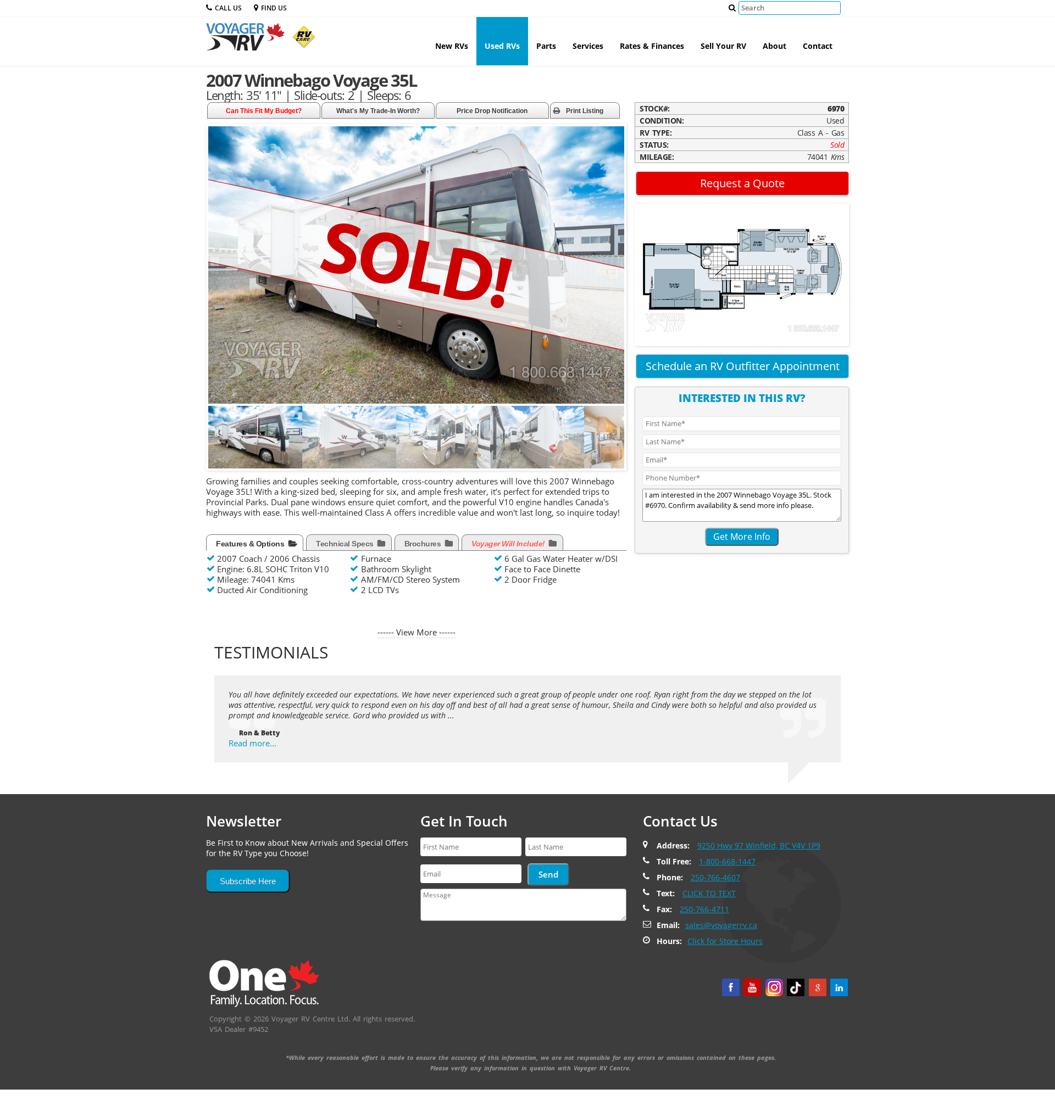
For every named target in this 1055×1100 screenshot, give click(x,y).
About (774, 46)
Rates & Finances (652, 46)
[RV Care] (301, 41)
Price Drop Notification (492, 111)
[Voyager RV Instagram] (774, 987)
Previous (219, 443)
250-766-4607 (715, 877)
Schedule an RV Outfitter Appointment (743, 366)
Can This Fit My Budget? (264, 111)
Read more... (252, 743)
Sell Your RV (723, 46)
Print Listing (584, 111)
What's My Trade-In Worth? (378, 111)
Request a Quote (742, 183)
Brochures (423, 543)
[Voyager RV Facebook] (731, 987)
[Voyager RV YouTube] (752, 987)
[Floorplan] (742, 274)
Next (615, 443)
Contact (817, 46)
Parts (546, 46)
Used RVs (502, 46)
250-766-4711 (704, 909)
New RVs (451, 46)
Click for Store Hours (725, 941)
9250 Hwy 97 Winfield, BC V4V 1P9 (758, 845)
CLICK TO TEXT (709, 893)
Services (588, 46)
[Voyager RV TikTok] (795, 987)
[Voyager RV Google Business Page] (817, 987)
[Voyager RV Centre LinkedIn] (839, 987)
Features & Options (251, 543)
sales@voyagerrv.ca (721, 925)
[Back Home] (264, 982)
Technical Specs (345, 543)
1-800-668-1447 (727, 861)
